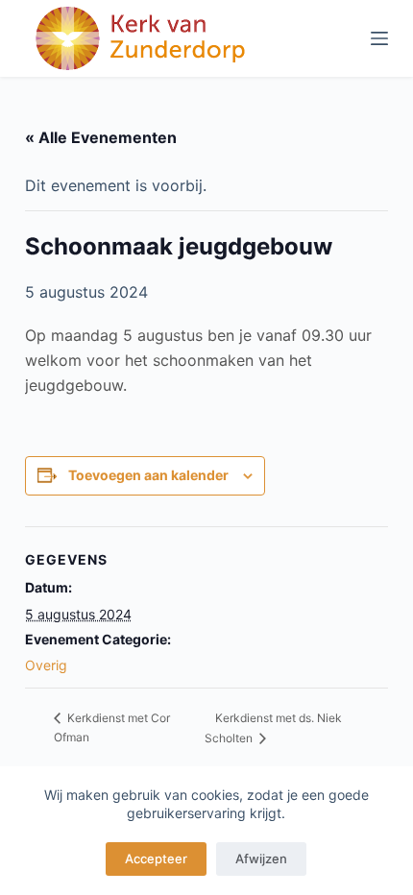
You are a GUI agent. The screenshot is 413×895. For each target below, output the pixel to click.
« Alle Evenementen (101, 137)
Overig (46, 665)
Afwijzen (261, 858)
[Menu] (379, 38)
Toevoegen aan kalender (148, 475)
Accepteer (156, 858)
